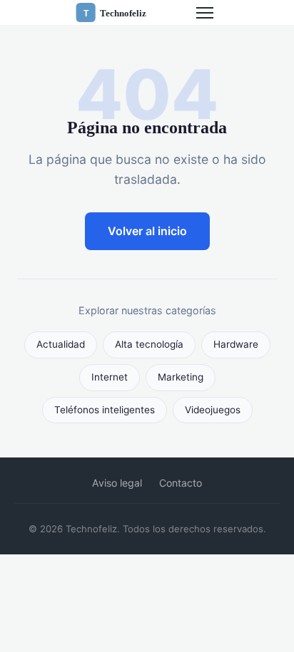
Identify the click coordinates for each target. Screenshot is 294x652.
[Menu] (205, 12)
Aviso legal (117, 483)
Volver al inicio (147, 231)
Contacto (180, 483)
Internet (109, 377)
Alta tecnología (149, 344)
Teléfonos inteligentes (104, 409)
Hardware (235, 344)
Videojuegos (212, 409)
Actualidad (60, 344)
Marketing (180, 377)
